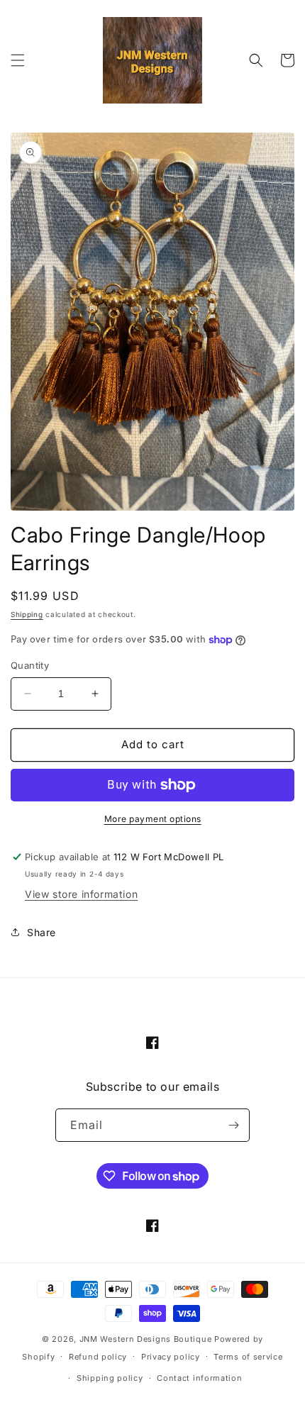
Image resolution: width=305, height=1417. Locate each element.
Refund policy (98, 1357)
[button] (17, 60)
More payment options (152, 818)
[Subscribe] (233, 1125)
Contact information (199, 1378)
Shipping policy (110, 1378)
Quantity (30, 665)
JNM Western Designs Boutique (145, 1339)
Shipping (27, 614)
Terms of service (248, 1357)
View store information (81, 894)
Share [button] (41, 932)
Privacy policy (170, 1357)
